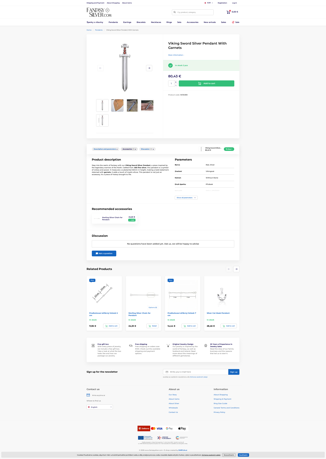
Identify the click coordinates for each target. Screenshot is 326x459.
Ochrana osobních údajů (198, 377)
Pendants (99, 30)
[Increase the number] (175, 82)
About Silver (174, 403)
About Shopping (113, 3)
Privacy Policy (219, 412)
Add (132, 220)
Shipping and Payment (95, 3)
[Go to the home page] (99, 12)
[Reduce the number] (175, 85)
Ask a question (105, 253)
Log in (234, 3)
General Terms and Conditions (226, 408)
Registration (222, 3)
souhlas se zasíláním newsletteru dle (185, 377)
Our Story (173, 395)
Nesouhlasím (229, 455)
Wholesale (173, 408)
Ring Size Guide (220, 403)
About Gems (127, 3)
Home (89, 30)
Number (171, 84)
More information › (176, 55)
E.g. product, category (187, 12)
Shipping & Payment (222, 399)
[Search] (175, 12)
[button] (149, 68)
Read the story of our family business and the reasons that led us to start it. (222, 351)
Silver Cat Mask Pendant (218, 313)
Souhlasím (243, 455)
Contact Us (173, 412)
